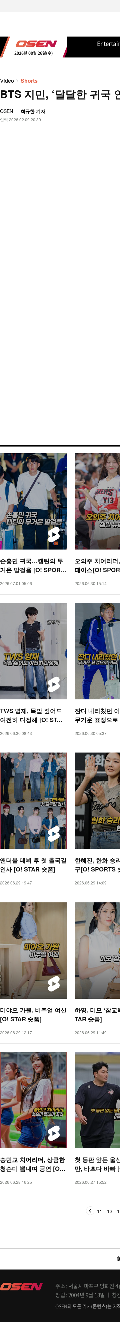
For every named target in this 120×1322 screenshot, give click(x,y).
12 (109, 1211)
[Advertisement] (60, 333)
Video (7, 80)
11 (99, 1211)
